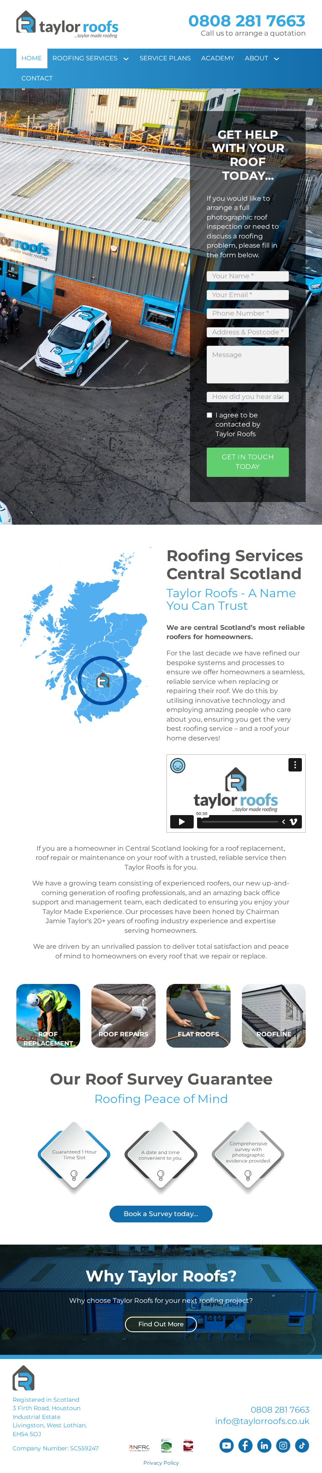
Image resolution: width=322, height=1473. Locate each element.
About (256, 58)
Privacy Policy (161, 1463)
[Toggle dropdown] (129, 58)
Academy (217, 58)
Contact (37, 78)
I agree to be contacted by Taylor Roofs (238, 424)
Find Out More (161, 1324)
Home (31, 58)
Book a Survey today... (161, 1214)
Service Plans (165, 58)
